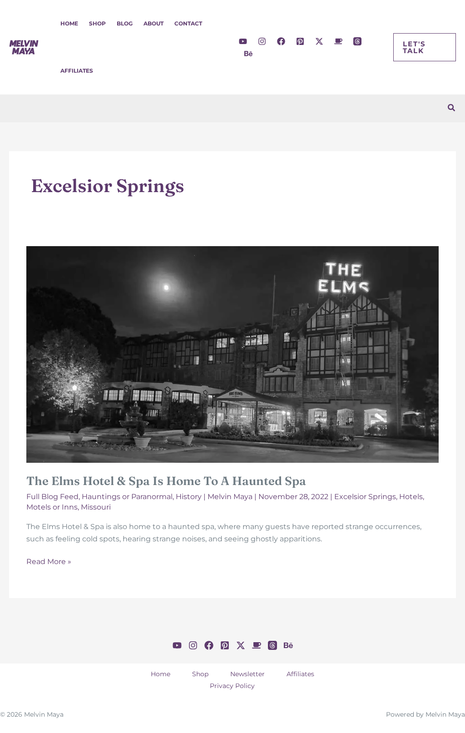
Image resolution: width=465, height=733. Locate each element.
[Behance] (248, 54)
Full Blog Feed (52, 496)
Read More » (48, 562)
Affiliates (76, 70)
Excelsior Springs (365, 496)
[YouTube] (243, 41)
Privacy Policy (232, 686)
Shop (97, 23)
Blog (125, 23)
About (153, 23)
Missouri (96, 507)
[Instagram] (262, 41)
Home (69, 23)
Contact (188, 23)
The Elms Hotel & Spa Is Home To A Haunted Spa (166, 481)
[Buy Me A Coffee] (338, 41)
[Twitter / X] (319, 41)
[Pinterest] (300, 41)
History (189, 496)
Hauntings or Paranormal (127, 496)
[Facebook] (281, 41)
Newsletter (247, 674)
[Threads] (357, 41)
